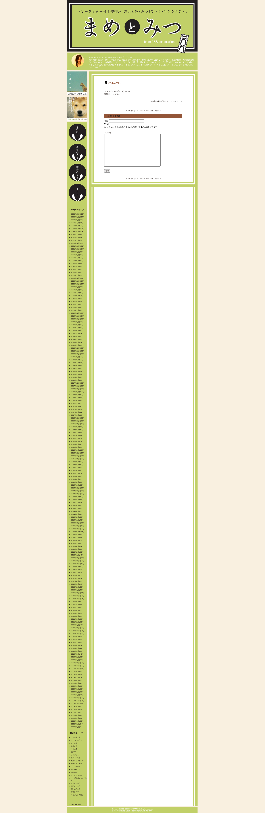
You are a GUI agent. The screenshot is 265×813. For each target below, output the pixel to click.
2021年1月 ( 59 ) (77, 275)
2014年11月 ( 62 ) (77, 491)
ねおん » (158, 110)
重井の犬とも (75, 789)
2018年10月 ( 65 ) (77, 354)
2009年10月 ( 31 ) (77, 668)
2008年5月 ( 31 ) (77, 718)
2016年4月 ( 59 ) (77, 441)
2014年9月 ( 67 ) (77, 497)
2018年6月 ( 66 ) (77, 365)
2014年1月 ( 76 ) (77, 520)
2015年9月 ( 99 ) (77, 462)
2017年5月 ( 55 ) (77, 403)
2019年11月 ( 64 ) (77, 316)
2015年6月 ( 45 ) (77, 470)
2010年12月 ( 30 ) (77, 628)
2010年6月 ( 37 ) (77, 645)
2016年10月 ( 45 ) (77, 424)
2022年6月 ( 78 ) (77, 226)
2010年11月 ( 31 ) (77, 631)
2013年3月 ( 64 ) (77, 549)
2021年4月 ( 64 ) (77, 266)
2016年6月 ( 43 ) (77, 435)
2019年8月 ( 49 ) (77, 325)
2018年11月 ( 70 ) (77, 351)
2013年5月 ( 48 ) (77, 543)
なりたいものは (76, 775)
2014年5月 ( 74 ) (77, 508)
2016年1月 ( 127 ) (77, 450)
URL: (106, 124)
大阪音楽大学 (75, 737)
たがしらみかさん (77, 760)
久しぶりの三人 (76, 740)
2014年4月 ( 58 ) (77, 511)
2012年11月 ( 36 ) (77, 561)
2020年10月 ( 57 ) (77, 284)
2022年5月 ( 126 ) (77, 228)
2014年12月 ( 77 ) (77, 488)
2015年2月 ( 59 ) (77, 482)
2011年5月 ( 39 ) (77, 613)
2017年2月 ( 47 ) (77, 412)
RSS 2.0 (72, 804)
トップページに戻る (146, 110)
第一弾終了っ (75, 769)
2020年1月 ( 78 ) (77, 310)
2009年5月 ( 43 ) (77, 683)
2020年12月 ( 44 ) (77, 278)
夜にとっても (75, 758)
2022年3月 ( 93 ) (77, 234)
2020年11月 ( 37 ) (77, 281)
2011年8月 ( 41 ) (77, 604)
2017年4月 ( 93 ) (77, 406)
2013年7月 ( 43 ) (77, 537)
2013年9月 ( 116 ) (77, 531)
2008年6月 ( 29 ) (77, 715)
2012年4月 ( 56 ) (77, 581)
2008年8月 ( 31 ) (77, 709)
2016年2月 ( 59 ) (77, 447)
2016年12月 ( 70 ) (77, 418)
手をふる (74, 749)
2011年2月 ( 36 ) (77, 622)
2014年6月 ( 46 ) (77, 505)
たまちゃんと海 (76, 763)
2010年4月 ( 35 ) (77, 651)
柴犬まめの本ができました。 (77, 109)
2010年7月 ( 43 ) (77, 642)
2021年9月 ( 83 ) (77, 252)
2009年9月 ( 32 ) (77, 671)
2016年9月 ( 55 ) (77, 427)
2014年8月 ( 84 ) (77, 499)
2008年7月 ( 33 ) (77, 712)
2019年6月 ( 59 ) (77, 330)
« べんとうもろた (132, 110)
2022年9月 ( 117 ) (77, 217)
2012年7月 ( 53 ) (77, 572)
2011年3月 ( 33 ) (77, 619)
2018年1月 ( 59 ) (77, 380)
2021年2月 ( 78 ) (77, 272)
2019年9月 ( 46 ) (77, 322)
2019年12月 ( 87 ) (77, 313)
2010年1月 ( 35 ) (77, 660)
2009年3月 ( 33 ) (77, 689)
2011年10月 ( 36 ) (77, 599)
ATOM (78, 804)
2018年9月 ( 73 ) (77, 357)
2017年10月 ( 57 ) (77, 389)
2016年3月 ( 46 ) (77, 444)
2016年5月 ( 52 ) (77, 438)
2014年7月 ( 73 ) (77, 502)
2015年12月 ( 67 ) (77, 453)
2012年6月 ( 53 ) (77, 575)
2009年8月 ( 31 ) (77, 674)
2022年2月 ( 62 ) (77, 237)
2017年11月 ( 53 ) (77, 386)
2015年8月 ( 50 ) (77, 464)
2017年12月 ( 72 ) (77, 383)
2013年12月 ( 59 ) (77, 523)
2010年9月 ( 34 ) (77, 636)
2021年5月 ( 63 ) (77, 263)
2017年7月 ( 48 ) (77, 397)
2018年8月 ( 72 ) (77, 360)
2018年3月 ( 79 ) (77, 374)
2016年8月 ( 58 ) (77, 430)
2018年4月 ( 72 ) (77, 371)
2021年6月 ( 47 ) (77, 260)
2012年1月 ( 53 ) (77, 590)
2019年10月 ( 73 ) (77, 319)
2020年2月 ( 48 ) (77, 307)
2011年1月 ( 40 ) (77, 625)
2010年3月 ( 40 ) (77, 654)
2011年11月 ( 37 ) (77, 596)
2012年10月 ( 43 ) (77, 564)
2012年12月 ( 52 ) (77, 558)
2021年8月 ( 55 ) (77, 255)
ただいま (74, 743)
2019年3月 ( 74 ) (77, 339)
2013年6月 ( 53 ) (77, 540)
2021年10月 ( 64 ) (77, 249)
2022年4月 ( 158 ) (77, 231)
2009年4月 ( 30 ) (77, 686)
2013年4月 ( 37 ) (77, 546)
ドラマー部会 (75, 766)
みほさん (74, 746)
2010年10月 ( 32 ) (77, 633)
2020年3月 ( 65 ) (77, 304)
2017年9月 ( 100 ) (77, 392)
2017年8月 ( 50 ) (77, 395)
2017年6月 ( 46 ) (77, 400)
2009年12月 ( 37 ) (77, 663)
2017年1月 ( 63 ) (77, 415)
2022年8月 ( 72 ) (77, 220)
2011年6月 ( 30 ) (77, 610)
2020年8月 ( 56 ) (77, 290)
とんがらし (75, 755)
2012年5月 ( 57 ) (77, 578)
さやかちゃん (75, 783)
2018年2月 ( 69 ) (77, 377)
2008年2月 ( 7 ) (77, 727)
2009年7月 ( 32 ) (77, 677)
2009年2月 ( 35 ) (77, 692)
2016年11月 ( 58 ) (77, 421)
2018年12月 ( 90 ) (77, 348)
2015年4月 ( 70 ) (77, 476)
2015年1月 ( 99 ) (77, 485)
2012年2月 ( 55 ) (77, 587)
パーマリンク (176, 101)
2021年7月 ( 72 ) (77, 258)
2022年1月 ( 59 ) (77, 240)
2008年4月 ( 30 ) (77, 721)
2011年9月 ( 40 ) (77, 601)
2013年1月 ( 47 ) (77, 555)
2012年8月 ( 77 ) (77, 569)
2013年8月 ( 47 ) (77, 534)
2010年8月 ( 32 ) (77, 639)
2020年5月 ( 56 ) (77, 298)
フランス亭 (75, 792)
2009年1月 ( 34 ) (77, 695)
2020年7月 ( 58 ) (77, 293)
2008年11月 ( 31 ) (77, 701)
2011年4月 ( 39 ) (77, 616)
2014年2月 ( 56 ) (77, 517)
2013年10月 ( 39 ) (77, 529)
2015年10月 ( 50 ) (77, 459)
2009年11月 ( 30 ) (77, 666)
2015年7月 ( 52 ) (77, 467)
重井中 (73, 752)
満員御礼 (74, 772)
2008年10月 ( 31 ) (77, 703)
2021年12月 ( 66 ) (77, 243)
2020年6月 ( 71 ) (77, 295)
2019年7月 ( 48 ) (77, 328)
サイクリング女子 (77, 795)
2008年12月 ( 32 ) (77, 698)
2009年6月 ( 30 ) (77, 680)
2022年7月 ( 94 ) (77, 223)
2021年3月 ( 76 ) (77, 269)
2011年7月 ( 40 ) (77, 607)
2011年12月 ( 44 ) (77, 593)
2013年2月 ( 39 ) (77, 552)
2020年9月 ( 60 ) (77, 287)
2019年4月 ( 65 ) (77, 336)
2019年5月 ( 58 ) (77, 333)
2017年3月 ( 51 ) (77, 409)
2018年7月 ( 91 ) (77, 362)
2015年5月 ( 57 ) (77, 473)
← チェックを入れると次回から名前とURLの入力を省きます (131, 127)
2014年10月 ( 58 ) (77, 494)
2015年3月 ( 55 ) (77, 479)
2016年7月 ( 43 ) (77, 432)
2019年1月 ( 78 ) (77, 345)
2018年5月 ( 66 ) (77, 368)
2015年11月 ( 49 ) (77, 456)
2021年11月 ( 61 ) (77, 246)
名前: (106, 121)
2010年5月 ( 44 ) (77, 648)
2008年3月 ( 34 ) (77, 724)
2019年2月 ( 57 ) (77, 342)
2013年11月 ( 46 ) (77, 526)
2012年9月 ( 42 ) (77, 566)
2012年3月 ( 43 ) (77, 584)
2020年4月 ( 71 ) (77, 301)
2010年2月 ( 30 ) (77, 657)
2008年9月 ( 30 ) (77, 706)
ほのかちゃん (75, 786)
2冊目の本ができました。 (77, 83)
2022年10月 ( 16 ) (77, 214)
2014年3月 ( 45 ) (77, 514)
